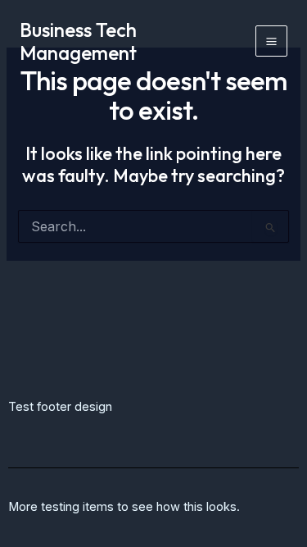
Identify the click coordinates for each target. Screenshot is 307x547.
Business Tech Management (78, 41)
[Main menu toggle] (271, 41)
